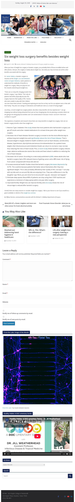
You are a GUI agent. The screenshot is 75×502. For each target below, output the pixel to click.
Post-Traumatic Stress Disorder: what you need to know (54, 204)
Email (5, 293)
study (29, 128)
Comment (7, 259)
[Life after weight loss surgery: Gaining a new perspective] (61, 217)
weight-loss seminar (30, 193)
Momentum (18, 37)
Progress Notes (29, 42)
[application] (37, 436)
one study (48, 183)
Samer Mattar (10, 76)
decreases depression (57, 164)
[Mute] (67, 454)
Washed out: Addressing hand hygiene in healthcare (11, 233)
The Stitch (57, 37)
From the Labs (7, 408)
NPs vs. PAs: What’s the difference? (37, 231)
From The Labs (32, 37)
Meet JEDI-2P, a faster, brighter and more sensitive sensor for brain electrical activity (20, 204)
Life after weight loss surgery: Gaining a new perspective (62, 232)
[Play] (5, 454)
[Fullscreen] (70, 454)
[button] (23, 37)
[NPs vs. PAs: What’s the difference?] (37, 217)
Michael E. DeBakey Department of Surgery (32, 64)
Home (9, 37)
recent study (43, 149)
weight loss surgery (49, 64)
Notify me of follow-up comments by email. (18, 313)
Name (5, 284)
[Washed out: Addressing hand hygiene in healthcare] (13, 217)
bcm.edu (43, 42)
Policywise (45, 37)
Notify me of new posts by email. (14, 319)
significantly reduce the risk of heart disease (46, 138)
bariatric (18, 64)
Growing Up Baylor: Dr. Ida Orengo (48, 3)
